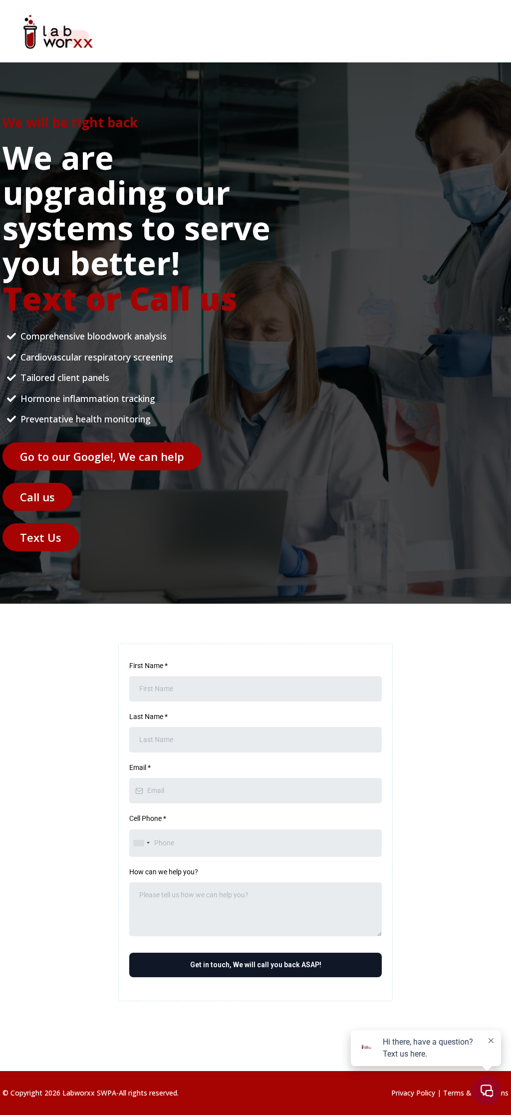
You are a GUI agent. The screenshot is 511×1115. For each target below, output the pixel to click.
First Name (148, 666)
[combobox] (141, 843)
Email (140, 767)
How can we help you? (163, 872)
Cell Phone (147, 818)
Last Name (148, 717)
